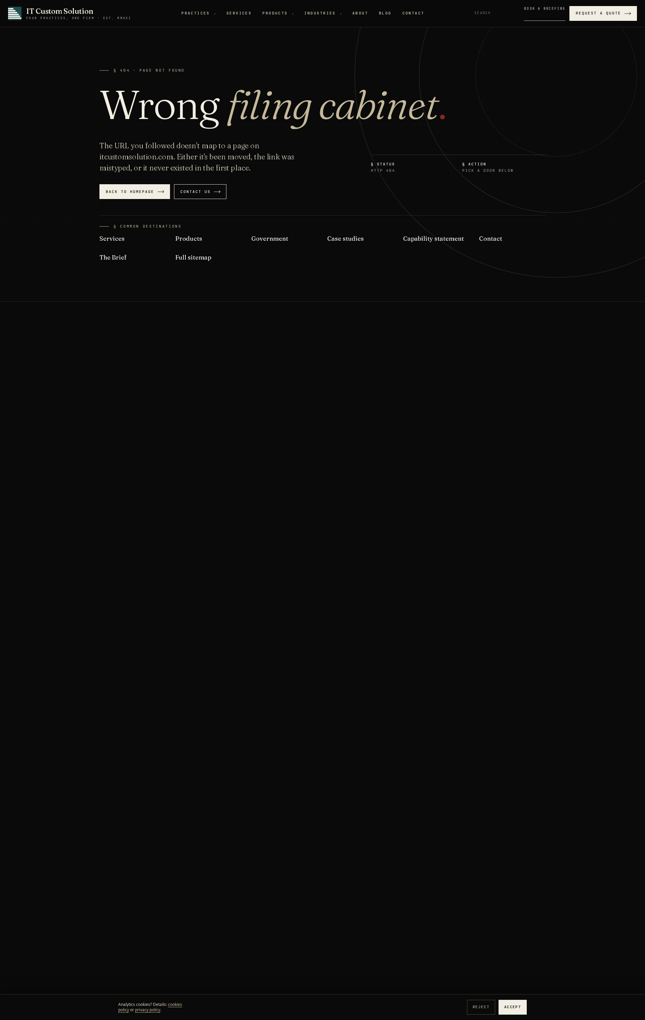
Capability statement (433, 238)
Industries (323, 13)
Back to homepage (130, 191)
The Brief (113, 257)
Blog (385, 13)
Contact (413, 13)
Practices (198, 13)
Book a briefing (544, 8)
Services (239, 13)
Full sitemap (193, 257)
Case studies (345, 238)
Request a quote (598, 13)
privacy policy (147, 1010)
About (360, 13)
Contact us (195, 191)
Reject (481, 1007)
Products (277, 13)
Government (269, 238)
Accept (512, 1007)
